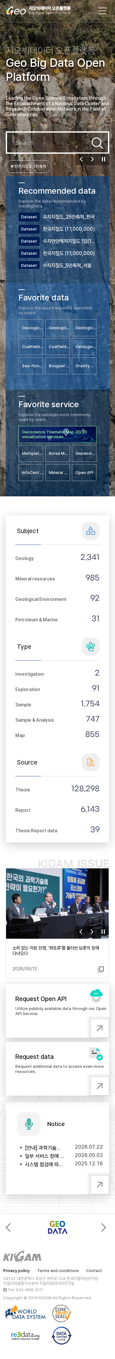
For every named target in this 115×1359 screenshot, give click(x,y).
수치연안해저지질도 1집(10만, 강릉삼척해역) (69, 241)
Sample (23, 704)
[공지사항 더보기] (98, 1183)
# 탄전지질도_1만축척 (28, 166)
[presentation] (10, 1227)
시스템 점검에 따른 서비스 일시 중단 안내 (45, 1164)
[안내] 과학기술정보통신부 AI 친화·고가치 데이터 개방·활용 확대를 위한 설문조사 (45, 1148)
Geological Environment (40, 599)
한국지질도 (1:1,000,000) (69, 229)
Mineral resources (35, 578)
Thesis (22, 789)
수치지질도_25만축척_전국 (69, 217)
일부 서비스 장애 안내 (45, 1156)
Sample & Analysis (34, 720)
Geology (24, 558)
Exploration (27, 689)
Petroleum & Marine (36, 619)
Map (20, 735)
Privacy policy (16, 1270)
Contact (94, 1270)
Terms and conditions (58, 1270)
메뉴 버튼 (102, 11)
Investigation (29, 674)
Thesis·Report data (36, 830)
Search (97, 143)
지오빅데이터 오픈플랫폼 (44, 12)
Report (23, 810)
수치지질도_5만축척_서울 (67, 265)
